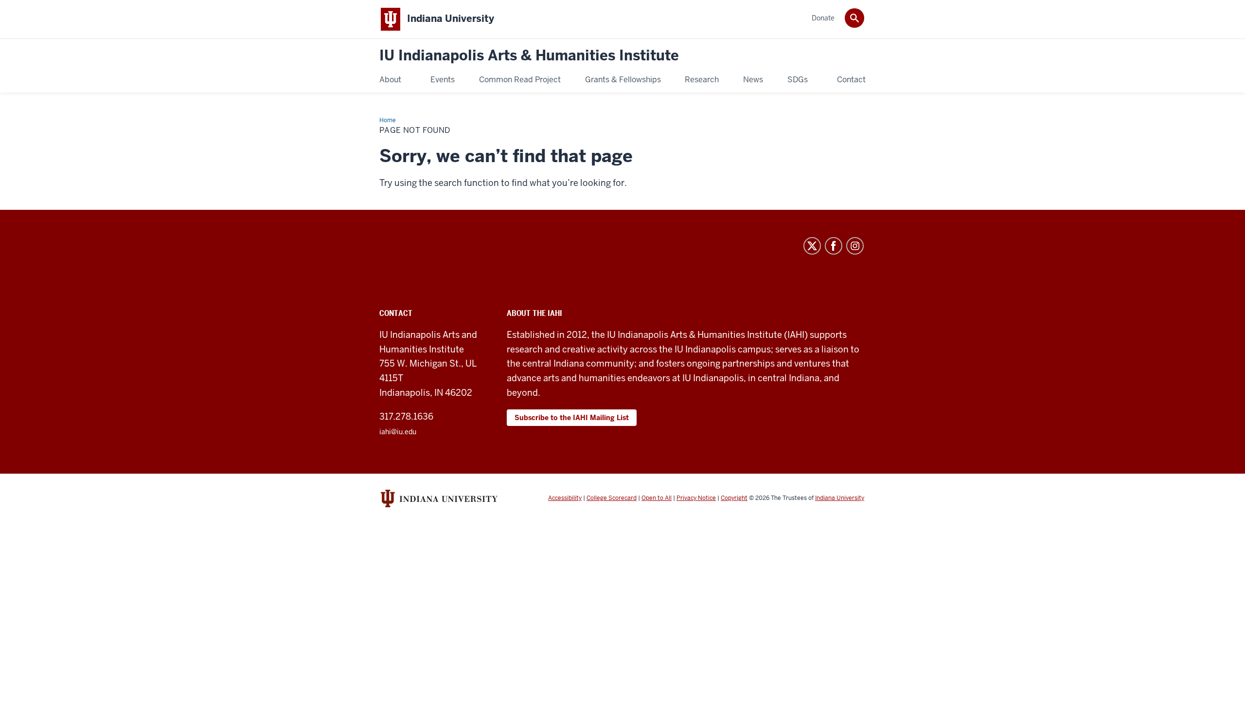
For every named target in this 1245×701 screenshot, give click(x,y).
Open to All (656, 498)
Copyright (734, 498)
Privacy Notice (696, 498)
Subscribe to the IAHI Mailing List (572, 417)
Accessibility (565, 498)
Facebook (833, 246)
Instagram (855, 246)
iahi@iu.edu (397, 431)
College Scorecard (612, 498)
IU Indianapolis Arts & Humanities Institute (529, 56)
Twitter (812, 246)
